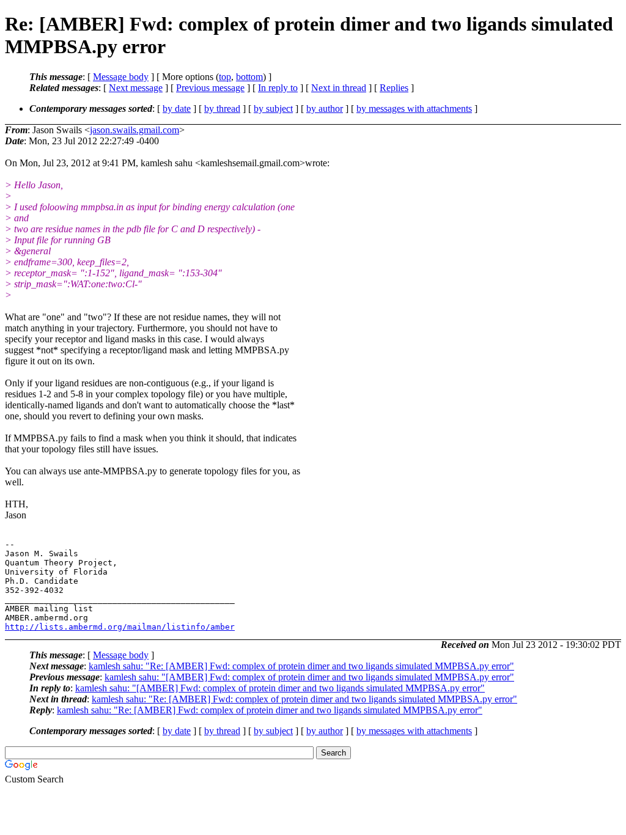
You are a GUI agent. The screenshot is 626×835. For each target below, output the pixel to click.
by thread (222, 108)
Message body (121, 77)
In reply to (278, 88)
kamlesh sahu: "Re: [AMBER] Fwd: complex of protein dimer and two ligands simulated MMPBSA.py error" (301, 666)
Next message (136, 88)
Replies (394, 88)
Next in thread (338, 88)
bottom (249, 77)
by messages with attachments (414, 108)
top (225, 77)
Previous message (210, 88)
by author (324, 108)
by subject (273, 108)
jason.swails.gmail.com (134, 130)
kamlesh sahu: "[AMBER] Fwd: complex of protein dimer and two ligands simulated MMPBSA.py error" (309, 677)
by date (177, 108)
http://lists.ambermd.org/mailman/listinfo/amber (120, 626)
